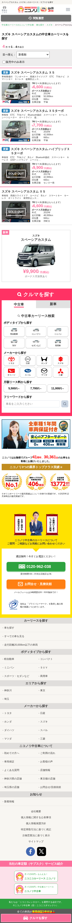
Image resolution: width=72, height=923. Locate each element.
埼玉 (6, 698)
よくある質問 (11, 770)
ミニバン (9, 667)
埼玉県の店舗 (11, 787)
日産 (42, 713)
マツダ (8, 738)
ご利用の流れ (47, 753)
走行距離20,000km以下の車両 (21, 644)
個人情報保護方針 (36, 823)
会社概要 (36, 811)
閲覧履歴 (38, 18)
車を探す (9, 627)
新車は (4, 11)
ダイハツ (9, 730)
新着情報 (9, 801)
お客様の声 (46, 761)
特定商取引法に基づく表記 (36, 829)
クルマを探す (38, 918)
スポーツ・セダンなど (16, 676)
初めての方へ (11, 753)
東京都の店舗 (47, 778)
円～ (14, 388)
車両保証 (9, 761)
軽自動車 (9, 658)
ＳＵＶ (44, 667)
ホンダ (8, 721)
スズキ (44, 721)
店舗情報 (45, 770)
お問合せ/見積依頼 (50, 787)
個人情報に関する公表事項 (36, 817)
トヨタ (8, 713)
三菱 (42, 738)
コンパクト (46, 658)
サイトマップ (36, 841)
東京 (42, 690)
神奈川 (8, 690)
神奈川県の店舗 (13, 778)
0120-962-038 (38, 566)
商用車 (44, 676)
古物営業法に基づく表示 (36, 835)
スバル (44, 730)
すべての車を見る (14, 636)
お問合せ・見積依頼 (38, 584)
